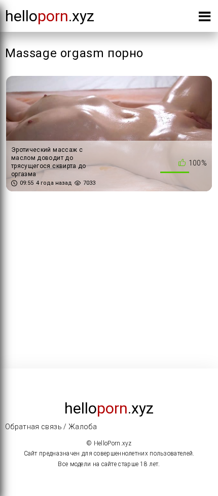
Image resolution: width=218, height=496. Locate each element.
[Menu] (204, 18)
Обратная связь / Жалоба (51, 427)
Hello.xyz (49, 16)
